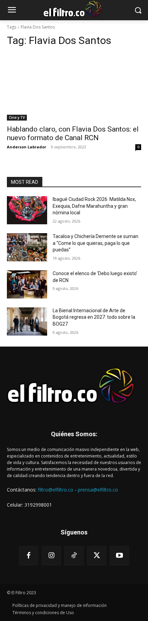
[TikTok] (74, 555)
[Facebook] (28, 555)
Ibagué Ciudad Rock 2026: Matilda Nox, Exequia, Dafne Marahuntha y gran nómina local (94, 205)
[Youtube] (119, 555)
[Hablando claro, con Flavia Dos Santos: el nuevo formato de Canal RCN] (74, 87)
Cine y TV (17, 117)
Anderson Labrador (26, 146)
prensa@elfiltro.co (98, 489)
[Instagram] (51, 555)
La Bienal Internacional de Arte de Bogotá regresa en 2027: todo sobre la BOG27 (94, 317)
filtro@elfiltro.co (55, 489)
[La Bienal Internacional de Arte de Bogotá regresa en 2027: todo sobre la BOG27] (27, 321)
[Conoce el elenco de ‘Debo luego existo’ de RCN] (27, 284)
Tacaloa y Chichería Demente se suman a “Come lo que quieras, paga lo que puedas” (95, 243)
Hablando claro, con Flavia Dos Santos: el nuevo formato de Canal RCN (73, 133)
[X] (96, 555)
